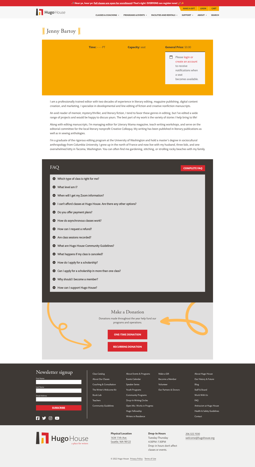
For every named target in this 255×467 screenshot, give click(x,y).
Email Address (41, 396)
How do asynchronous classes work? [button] (79, 220)
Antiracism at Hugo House (207, 405)
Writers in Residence (135, 416)
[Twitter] (44, 418)
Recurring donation (127, 346)
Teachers (97, 400)
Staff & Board (201, 389)
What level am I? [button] (67, 187)
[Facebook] (37, 418)
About (201, 15)
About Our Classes (101, 379)
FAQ (196, 400)
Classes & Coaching (106, 15)
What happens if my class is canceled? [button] (80, 254)
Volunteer (162, 384)
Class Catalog (99, 373)
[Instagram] (50, 418)
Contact (198, 416)
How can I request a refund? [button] (75, 229)
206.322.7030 (193, 434)
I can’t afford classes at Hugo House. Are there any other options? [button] (97, 204)
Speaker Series (132, 384)
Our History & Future (204, 379)
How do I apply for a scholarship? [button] (78, 262)
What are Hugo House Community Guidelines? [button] (86, 246)
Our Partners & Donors (169, 389)
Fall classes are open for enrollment (113, 3)
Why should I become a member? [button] (78, 279)
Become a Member (167, 379)
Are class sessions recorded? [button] (74, 237)
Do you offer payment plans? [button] (75, 212)
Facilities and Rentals (163, 15)
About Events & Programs (138, 373)
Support (186, 15)
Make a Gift (189, 8)
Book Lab (97, 395)
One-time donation (127, 334)
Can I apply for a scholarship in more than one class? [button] (89, 271)
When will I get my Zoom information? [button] (81, 195)
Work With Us (201, 395)
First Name (40, 378)
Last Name (40, 387)
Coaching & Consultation (104, 384)
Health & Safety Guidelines (207, 411)
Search (215, 15)
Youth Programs (133, 389)
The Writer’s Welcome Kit (104, 389)
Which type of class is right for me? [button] (78, 178)
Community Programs (136, 395)
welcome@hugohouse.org (200, 438)
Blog (197, 384)
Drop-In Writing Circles (137, 400)
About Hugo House (204, 373)
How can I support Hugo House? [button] (77, 287)
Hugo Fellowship (134, 411)
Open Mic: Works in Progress (139, 405)
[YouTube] (57, 418)
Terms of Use (150, 458)
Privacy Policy (136, 458)
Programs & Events (134, 15)
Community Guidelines (103, 405)
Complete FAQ (192, 168)
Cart (214, 8)
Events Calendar (133, 379)
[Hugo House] (62, 438)
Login (203, 8)
